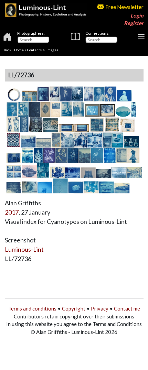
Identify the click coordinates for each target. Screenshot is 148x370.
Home (19, 50)
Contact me (127, 308)
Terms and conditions (32, 308)
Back (7, 50)
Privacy (99, 308)
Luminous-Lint (24, 249)
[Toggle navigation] (141, 37)
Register (134, 23)
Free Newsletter (124, 7)
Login (137, 15)
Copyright (73, 308)
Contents (34, 50)
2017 (12, 212)
